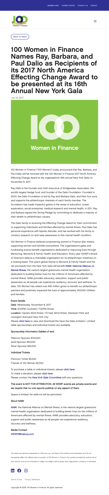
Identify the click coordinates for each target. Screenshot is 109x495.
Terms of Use (16, 479)
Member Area (53, 5)
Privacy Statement (32, 479)
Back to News (20, 37)
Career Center (68, 5)
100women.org (45, 453)
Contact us (83, 5)
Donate (94, 5)
